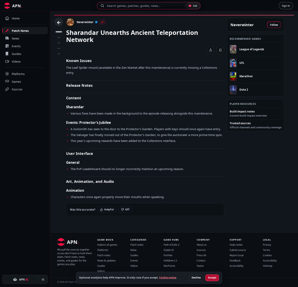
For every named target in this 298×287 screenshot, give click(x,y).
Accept (212, 277)
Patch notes (103, 255)
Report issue (237, 255)
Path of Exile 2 (171, 244)
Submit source (238, 250)
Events (134, 260)
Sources (201, 250)
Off (127, 209)
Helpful (109, 209)
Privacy (267, 244)
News (133, 250)
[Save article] (220, 50)
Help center (236, 244)
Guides (101, 266)
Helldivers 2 (170, 260)
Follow (274, 25)
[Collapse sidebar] (43, 279)
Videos (101, 271)
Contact (201, 260)
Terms (266, 250)
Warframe (169, 266)
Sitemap (267, 266)
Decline (196, 277)
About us (202, 244)
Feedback (235, 260)
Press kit (201, 255)
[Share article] (210, 50)
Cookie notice (167, 277)
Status (200, 266)
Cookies (267, 255)
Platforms (102, 250)
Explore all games (107, 244)
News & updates (106, 260)
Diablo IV (169, 250)
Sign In (286, 5)
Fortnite (168, 255)
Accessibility (236, 266)
